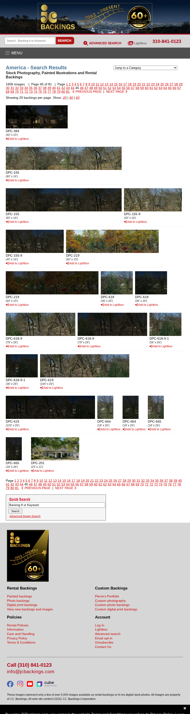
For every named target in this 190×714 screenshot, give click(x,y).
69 (12, 91)
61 (151, 88)
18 (130, 84)
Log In (99, 625)
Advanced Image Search (25, 516)
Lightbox (140, 43)
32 (17, 88)
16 (120, 84)
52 (109, 88)
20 (139, 84)
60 (147, 88)
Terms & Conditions (21, 642)
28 (176, 84)
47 (86, 88)
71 (21, 91)
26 (167, 84)
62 (156, 88)
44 (72, 88)
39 (49, 88)
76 (45, 91)
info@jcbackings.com (30, 671)
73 (31, 91)
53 (114, 88)
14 (111, 84)
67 (179, 88)
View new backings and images (30, 609)
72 (26, 91)
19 (134, 84)
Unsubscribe (104, 642)
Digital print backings (22, 605)
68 (8, 91)
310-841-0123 (166, 41)
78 (54, 91)
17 (125, 84)
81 (68, 91)
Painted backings (19, 596)
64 (165, 88)
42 (63, 88)
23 (153, 84)
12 (102, 84)
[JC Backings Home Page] (28, 580)
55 (123, 88)
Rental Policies (17, 625)
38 (45, 88)
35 (31, 88)
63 (160, 88)
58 (137, 88)
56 (128, 88)
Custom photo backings (112, 605)
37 (40, 88)
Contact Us (103, 647)
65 (170, 88)
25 (162, 84)
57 (133, 88)
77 (49, 91)
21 (144, 84)
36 (35, 88)
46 (82, 88)
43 (68, 88)
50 (100, 88)
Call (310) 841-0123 (29, 665)
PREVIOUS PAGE (88, 91)
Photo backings (18, 600)
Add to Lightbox (19, 138)
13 (106, 84)
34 (26, 88)
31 (12, 88)
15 (116, 84)
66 (174, 88)
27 (171, 84)
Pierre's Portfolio (107, 596)
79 (58, 91)
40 (54, 88)
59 (142, 88)
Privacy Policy (17, 638)
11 (97, 84)
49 (96, 88)
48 (91, 88)
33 (21, 88)
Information (15, 629)
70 (17, 91)
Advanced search (107, 634)
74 (35, 91)
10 (93, 84)
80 (63, 91)
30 (8, 88)
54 (119, 88)
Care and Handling (21, 634)
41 (58, 88)
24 (157, 84)
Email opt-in (103, 638)
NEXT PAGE (115, 91)
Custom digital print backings (116, 609)
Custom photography (110, 600)
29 (181, 84)
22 (148, 84)
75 (40, 91)
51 (105, 88)
